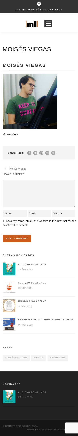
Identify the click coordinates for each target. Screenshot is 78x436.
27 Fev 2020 (25, 269)
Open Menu (48, 23)
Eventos (39, 357)
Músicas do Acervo (32, 301)
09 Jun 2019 (25, 287)
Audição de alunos (32, 264)
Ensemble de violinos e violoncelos (46, 320)
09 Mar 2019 (25, 324)
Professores (58, 357)
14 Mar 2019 (25, 306)
